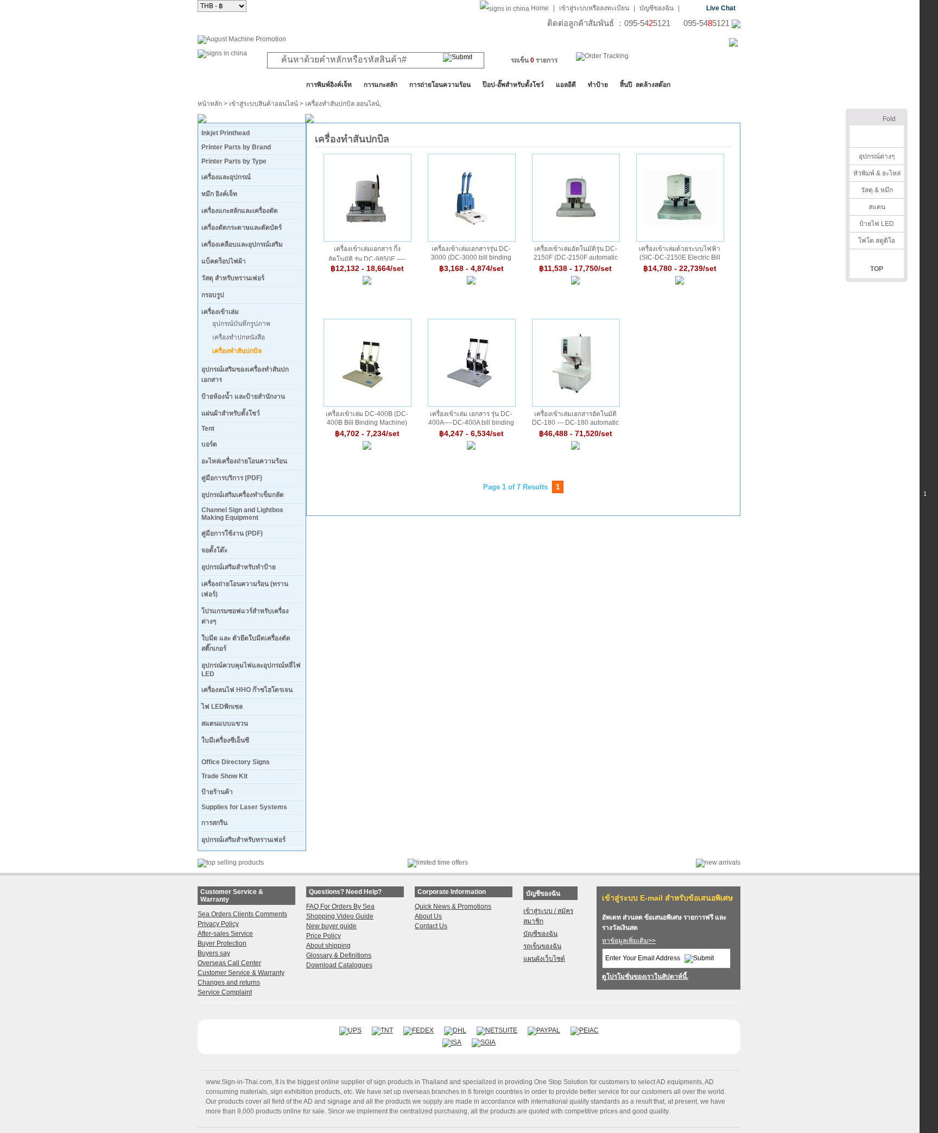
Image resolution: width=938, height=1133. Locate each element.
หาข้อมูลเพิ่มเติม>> (629, 941)
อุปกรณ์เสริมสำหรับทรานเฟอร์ (243, 840)
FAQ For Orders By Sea (340, 906)
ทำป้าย (598, 85)
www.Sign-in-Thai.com (239, 1082)
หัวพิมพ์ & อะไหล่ (877, 173)
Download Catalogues (339, 965)
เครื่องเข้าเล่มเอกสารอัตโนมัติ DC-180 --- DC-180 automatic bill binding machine (575, 418)
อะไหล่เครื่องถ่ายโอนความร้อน (244, 461)
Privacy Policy (218, 924)
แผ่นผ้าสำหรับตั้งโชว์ (230, 413)
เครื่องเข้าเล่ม (220, 312)
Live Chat (721, 8)
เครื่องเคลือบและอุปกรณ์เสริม (242, 244)
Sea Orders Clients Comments (242, 914)
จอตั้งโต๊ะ (214, 550)
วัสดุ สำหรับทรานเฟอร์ (232, 278)
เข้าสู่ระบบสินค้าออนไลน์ (263, 104)
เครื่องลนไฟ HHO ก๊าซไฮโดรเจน (247, 690)
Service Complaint (225, 992)
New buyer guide (331, 926)
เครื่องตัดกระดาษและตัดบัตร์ (241, 227)
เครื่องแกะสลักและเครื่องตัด (239, 211)
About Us (428, 916)
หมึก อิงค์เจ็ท (219, 194)
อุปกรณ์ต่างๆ (877, 156)
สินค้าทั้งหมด (224, 84)
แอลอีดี (566, 85)
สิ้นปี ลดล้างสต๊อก (645, 85)
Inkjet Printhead (225, 133)
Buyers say (214, 953)
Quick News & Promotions (453, 906)
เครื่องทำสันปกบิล (237, 351)
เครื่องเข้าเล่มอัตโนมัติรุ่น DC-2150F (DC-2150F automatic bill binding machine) (576, 253)
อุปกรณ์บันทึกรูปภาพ (241, 324)
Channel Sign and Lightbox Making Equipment (242, 513)
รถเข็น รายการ (534, 60)
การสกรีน (214, 823)
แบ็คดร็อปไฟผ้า (223, 261)
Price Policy (323, 936)
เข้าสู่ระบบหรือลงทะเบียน (594, 8)
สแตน (877, 207)
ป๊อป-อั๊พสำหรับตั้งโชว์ (513, 85)
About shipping (328, 945)
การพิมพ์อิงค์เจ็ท (329, 85)
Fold (889, 119)
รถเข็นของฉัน (542, 946)
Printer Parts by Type (234, 161)
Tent (207, 428)
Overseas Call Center (229, 963)
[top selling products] (231, 862)
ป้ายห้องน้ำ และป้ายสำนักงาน (243, 396)
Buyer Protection (222, 943)
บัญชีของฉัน (656, 8)
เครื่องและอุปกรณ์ (226, 177)
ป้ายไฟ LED (876, 224)
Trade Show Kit (224, 776)
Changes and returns (229, 982)
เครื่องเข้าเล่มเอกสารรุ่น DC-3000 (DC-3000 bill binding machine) (471, 253)
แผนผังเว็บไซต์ (544, 958)
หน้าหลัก (210, 104)
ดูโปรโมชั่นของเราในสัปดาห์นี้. (645, 976)
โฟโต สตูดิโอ (876, 240)
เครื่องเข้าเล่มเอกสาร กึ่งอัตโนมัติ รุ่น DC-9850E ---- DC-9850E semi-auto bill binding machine (366, 253)
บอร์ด (209, 444)
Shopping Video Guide (339, 916)
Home (540, 8)
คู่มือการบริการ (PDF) (231, 478)
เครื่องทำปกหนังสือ (238, 337)
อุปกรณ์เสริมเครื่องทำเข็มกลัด (242, 495)
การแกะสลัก (380, 85)
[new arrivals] (718, 862)
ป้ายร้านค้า (217, 792)
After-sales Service (225, 933)
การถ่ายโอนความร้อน (440, 85)
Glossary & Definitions (338, 955)
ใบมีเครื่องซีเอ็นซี (225, 740)
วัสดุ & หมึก (877, 190)
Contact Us (431, 926)
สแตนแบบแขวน (224, 723)
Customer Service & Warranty (241, 973)
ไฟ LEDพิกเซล (222, 706)
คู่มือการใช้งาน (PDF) (232, 533)
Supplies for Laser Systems (244, 807)
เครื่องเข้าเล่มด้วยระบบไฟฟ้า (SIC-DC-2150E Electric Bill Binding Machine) (679, 253)
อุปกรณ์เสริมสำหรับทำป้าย (238, 567)
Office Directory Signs (235, 762)
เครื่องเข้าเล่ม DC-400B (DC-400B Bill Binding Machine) (367, 418)
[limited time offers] (438, 862)
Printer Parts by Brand (236, 147)
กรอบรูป (212, 295)
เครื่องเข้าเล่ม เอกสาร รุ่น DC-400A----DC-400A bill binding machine (471, 418)
